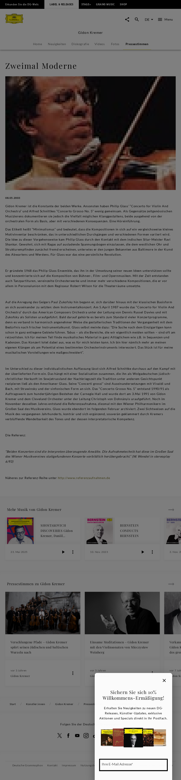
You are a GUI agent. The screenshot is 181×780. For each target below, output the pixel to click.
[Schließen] (164, 680)
